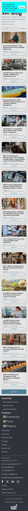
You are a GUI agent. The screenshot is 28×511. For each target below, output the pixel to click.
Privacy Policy (10, 10)
